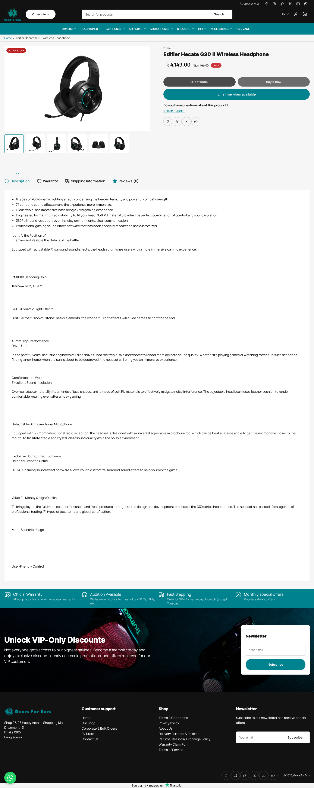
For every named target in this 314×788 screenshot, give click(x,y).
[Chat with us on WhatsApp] (10, 778)
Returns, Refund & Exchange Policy (184, 739)
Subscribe (275, 664)
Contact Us (90, 739)
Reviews (129, 181)
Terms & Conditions (173, 718)
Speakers (183, 29)
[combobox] (157, 14)
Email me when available (237, 94)
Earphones (113, 29)
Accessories (220, 29)
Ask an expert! (174, 111)
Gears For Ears (301, 775)
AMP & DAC (135, 29)
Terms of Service (171, 749)
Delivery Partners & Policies (179, 734)
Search (219, 14)
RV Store (88, 734)
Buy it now (273, 82)
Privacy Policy (169, 723)
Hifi (200, 29)
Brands (67, 29)
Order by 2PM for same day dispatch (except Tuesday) (197, 601)
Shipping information (88, 181)
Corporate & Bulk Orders (99, 728)
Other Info (39, 14)
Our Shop (88, 723)
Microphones (159, 29)
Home (8, 38)
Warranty (50, 181)
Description (20, 181)
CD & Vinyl (242, 29)
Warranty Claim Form (174, 744)
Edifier (167, 48)
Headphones (89, 29)
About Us (166, 728)
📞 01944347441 (249, 4)
